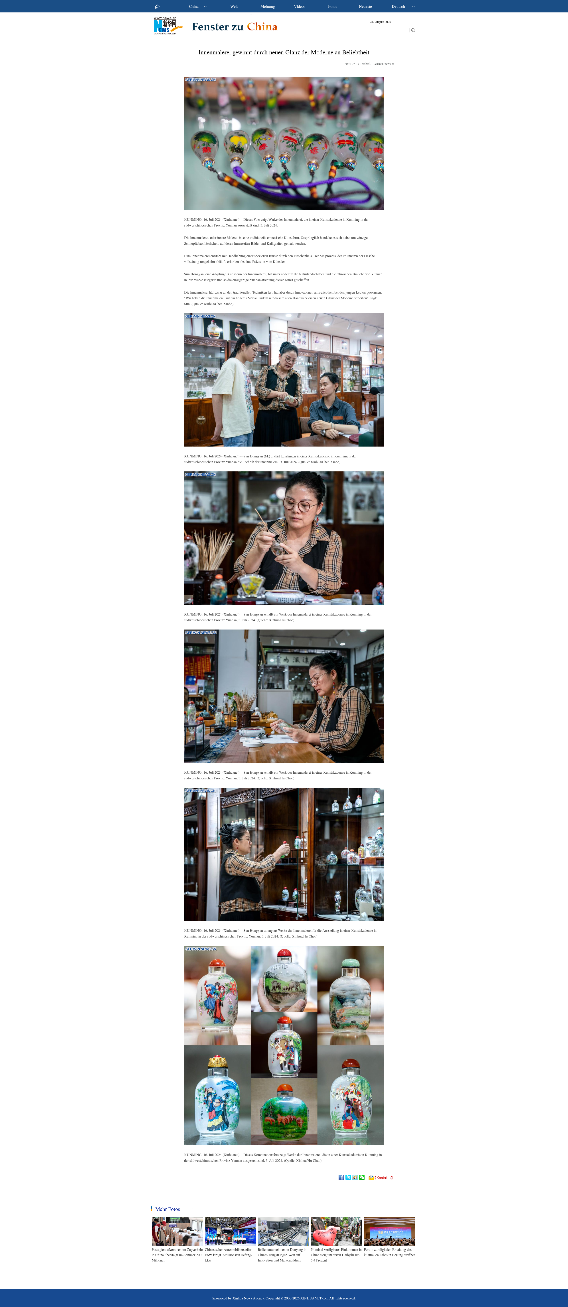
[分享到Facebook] (342, 1177)
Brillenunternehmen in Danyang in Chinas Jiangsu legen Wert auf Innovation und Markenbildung (282, 1254)
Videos (299, 6)
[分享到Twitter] (348, 1177)
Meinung (267, 6)
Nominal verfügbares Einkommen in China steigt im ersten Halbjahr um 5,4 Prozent (336, 1254)
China (194, 6)
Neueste (365, 6)
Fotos (332, 6)
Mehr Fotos (167, 1208)
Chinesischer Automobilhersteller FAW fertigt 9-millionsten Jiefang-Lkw (228, 1254)
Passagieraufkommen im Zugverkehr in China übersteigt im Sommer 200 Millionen (177, 1254)
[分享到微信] (362, 1177)
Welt (234, 6)
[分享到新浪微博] (355, 1177)
